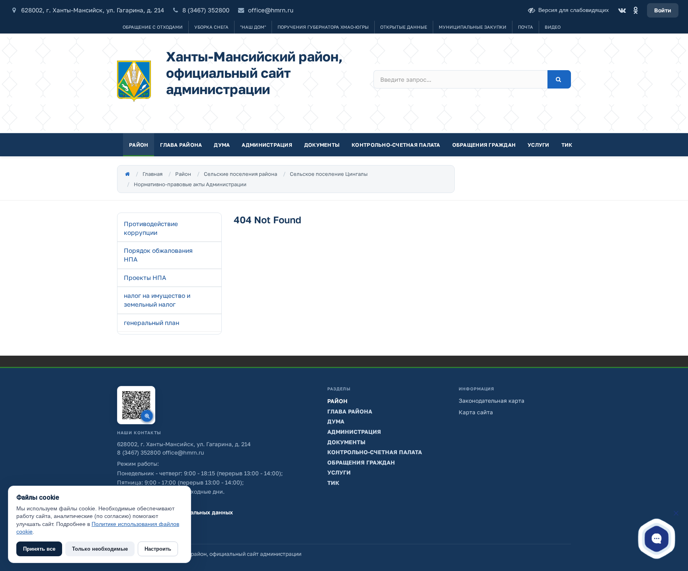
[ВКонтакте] (622, 10)
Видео (553, 27)
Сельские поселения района (240, 174)
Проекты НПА (145, 277)
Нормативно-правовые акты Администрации (190, 184)
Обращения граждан (484, 145)
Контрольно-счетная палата (396, 145)
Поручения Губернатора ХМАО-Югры (323, 27)
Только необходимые (100, 549)
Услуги (538, 145)
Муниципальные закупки (472, 27)
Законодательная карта (491, 400)
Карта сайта (476, 412)
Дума (222, 145)
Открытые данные (403, 27)
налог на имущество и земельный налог (157, 300)
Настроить (158, 549)
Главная (152, 174)
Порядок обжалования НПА (158, 255)
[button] (656, 539)
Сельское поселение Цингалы (328, 174)
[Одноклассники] (635, 10)
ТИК (567, 145)
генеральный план (151, 322)
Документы (322, 145)
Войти (662, 10)
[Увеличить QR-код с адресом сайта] (136, 405)
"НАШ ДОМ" (253, 27)
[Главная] (127, 174)
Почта (525, 27)
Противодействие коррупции (151, 228)
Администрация (267, 145)
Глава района (181, 145)
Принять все (39, 549)
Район (138, 145)
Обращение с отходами (153, 27)
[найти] (559, 79)
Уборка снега (211, 27)
